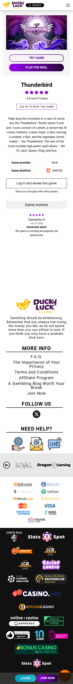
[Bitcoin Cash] (23, 501)
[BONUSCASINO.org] (36, 655)
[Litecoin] (50, 486)
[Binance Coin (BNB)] (50, 501)
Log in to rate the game (36, 106)
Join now (47, 678)
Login (25, 678)
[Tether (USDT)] (50, 494)
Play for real (36, 67)
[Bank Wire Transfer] (50, 515)
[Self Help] (19, 451)
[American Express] (23, 515)
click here (36, 337)
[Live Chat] (54, 451)
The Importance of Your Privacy (36, 364)
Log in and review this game (36, 183)
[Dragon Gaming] (53, 465)
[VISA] (50, 508)
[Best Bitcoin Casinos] (54, 627)
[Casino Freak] (58, 641)
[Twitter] (36, 414)
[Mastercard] (23, 508)
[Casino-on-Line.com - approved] (18, 641)
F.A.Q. (36, 357)
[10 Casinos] (40, 641)
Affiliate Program (36, 378)
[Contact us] (37, 451)
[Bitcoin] (23, 486)
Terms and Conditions (36, 372)
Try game (36, 58)
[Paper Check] (36, 522)
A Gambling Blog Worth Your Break (36, 385)
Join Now (36, 393)
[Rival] (23, 465)
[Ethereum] (23, 494)
